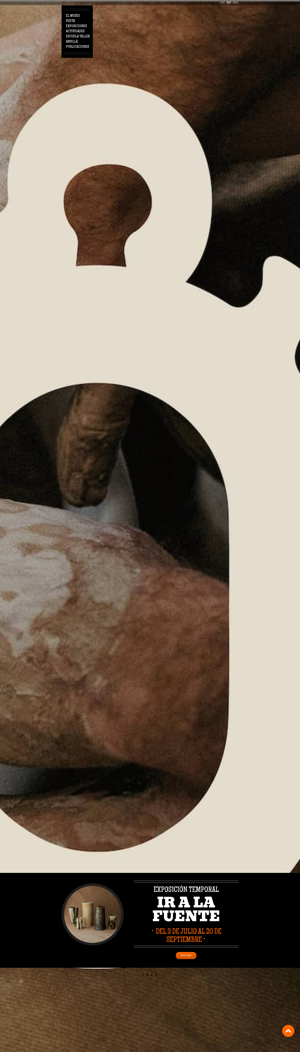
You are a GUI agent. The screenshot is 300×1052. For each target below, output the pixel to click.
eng (235, 2)
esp (229, 2)
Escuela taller (78, 36)
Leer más (186, 955)
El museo (73, 16)
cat (222, 2)
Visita (70, 21)
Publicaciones (77, 47)
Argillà (72, 42)
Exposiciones (76, 26)
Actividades (75, 31)
